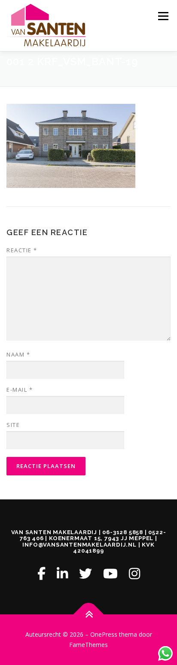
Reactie (21, 250)
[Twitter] (85, 573)
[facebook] (41, 573)
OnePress (103, 634)
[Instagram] (134, 573)
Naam (18, 354)
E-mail (19, 389)
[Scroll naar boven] (88, 614)
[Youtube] (110, 573)
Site (13, 425)
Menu (163, 16)
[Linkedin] (62, 573)
